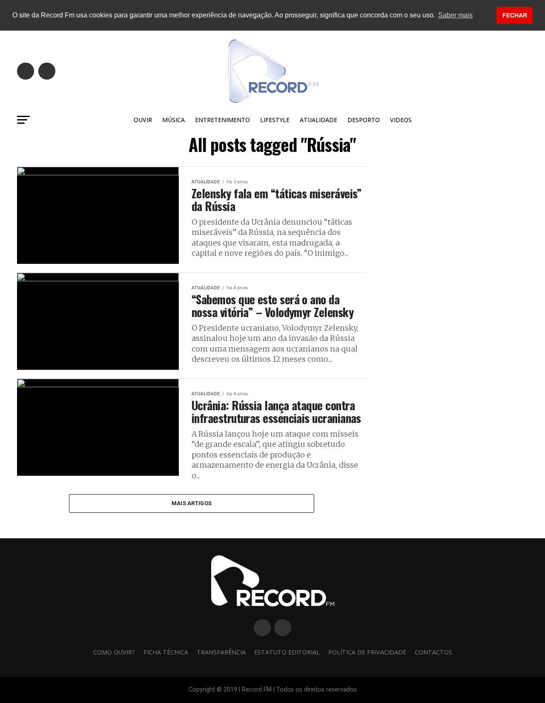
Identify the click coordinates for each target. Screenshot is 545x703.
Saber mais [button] (455, 15)
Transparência (221, 652)
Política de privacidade (367, 652)
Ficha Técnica (165, 652)
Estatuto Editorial (287, 652)
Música (173, 120)
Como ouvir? (114, 652)
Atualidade (318, 120)
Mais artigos (192, 503)
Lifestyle (275, 120)
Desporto (363, 120)
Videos (401, 120)
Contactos (433, 652)
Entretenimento (222, 120)
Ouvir (143, 120)
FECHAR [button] (514, 15)
